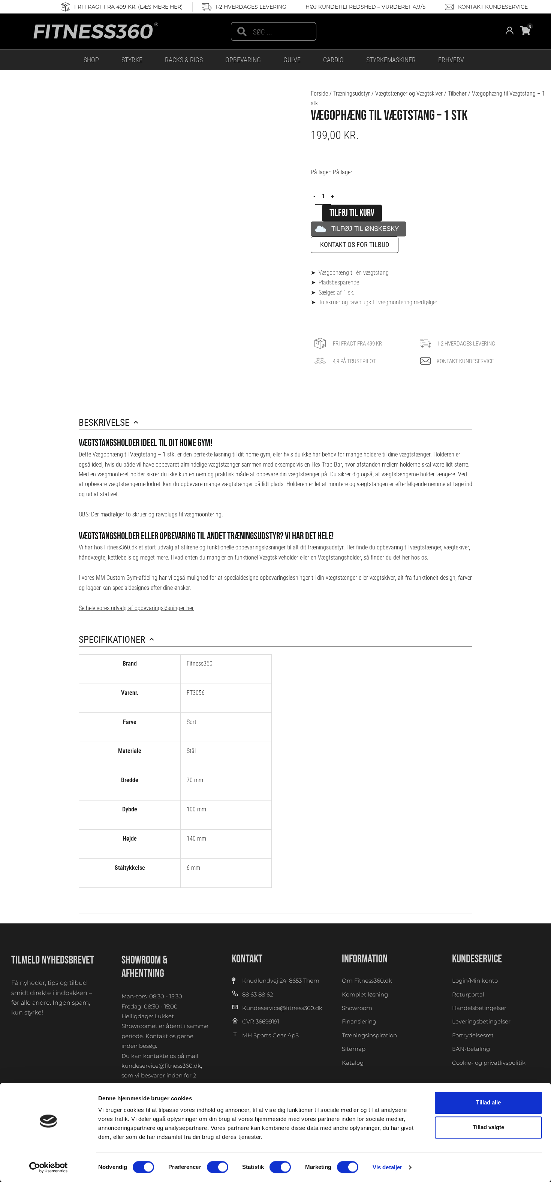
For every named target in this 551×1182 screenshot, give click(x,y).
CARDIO (333, 60)
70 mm (195, 780)
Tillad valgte (488, 1127)
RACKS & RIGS (184, 60)
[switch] (217, 1167)
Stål (191, 750)
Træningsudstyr (351, 93)
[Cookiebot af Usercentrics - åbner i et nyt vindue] (48, 1167)
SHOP (91, 60)
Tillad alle (488, 1102)
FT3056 (196, 692)
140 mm (196, 838)
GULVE (292, 60)
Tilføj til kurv (351, 213)
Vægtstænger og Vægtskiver (409, 93)
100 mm (196, 809)
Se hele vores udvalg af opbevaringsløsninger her (136, 608)
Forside (319, 93)
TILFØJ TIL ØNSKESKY (365, 228)
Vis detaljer (387, 1167)
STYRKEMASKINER (391, 60)
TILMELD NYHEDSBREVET (52, 960)
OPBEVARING (243, 60)
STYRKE (131, 60)
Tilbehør (457, 93)
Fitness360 (200, 663)
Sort (191, 722)
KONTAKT (247, 959)
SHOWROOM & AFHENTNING (144, 966)
